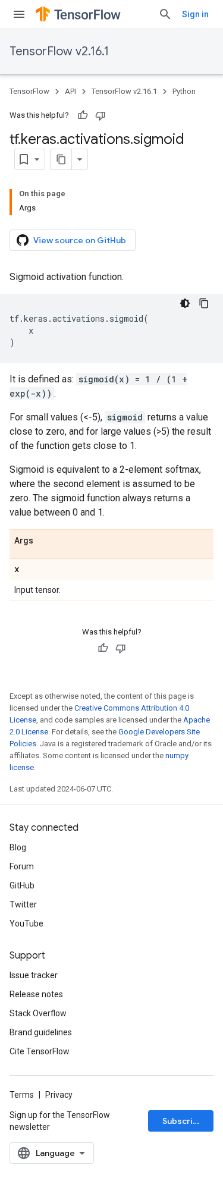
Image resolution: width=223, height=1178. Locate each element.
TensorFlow (29, 91)
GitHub (22, 885)
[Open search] (165, 14)
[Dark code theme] (184, 303)
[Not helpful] (100, 115)
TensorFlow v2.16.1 (59, 51)
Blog (18, 847)
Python (184, 91)
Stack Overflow (38, 1013)
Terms (22, 1095)
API (70, 91)
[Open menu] (19, 14)
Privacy (59, 1095)
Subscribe (182, 1121)
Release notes (36, 994)
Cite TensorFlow (40, 1051)
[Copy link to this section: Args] (45, 541)
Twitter (23, 904)
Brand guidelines (41, 1032)
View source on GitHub (79, 240)
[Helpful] (83, 115)
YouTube (26, 923)
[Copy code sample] (203, 303)
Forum (22, 866)
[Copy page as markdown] (61, 159)
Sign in (195, 14)
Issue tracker (34, 975)
